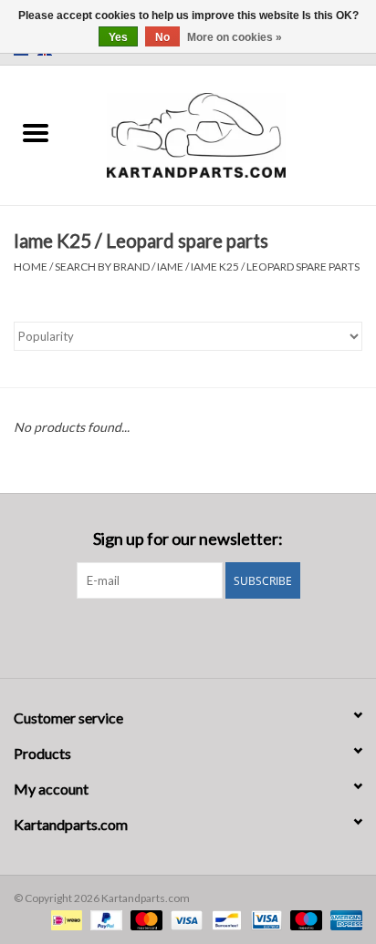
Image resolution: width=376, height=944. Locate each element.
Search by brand (102, 266)
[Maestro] (304, 919)
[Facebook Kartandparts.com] (172, 636)
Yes (118, 37)
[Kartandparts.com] (224, 133)
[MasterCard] (144, 919)
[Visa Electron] (264, 919)
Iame (170, 266)
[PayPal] (104, 919)
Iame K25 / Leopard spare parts (275, 266)
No (162, 37)
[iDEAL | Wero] (64, 919)
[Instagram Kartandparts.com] (204, 636)
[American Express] (343, 919)
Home (30, 266)
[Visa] (184, 919)
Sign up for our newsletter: (188, 539)
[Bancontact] (224, 919)
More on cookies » (234, 37)
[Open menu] (35, 132)
